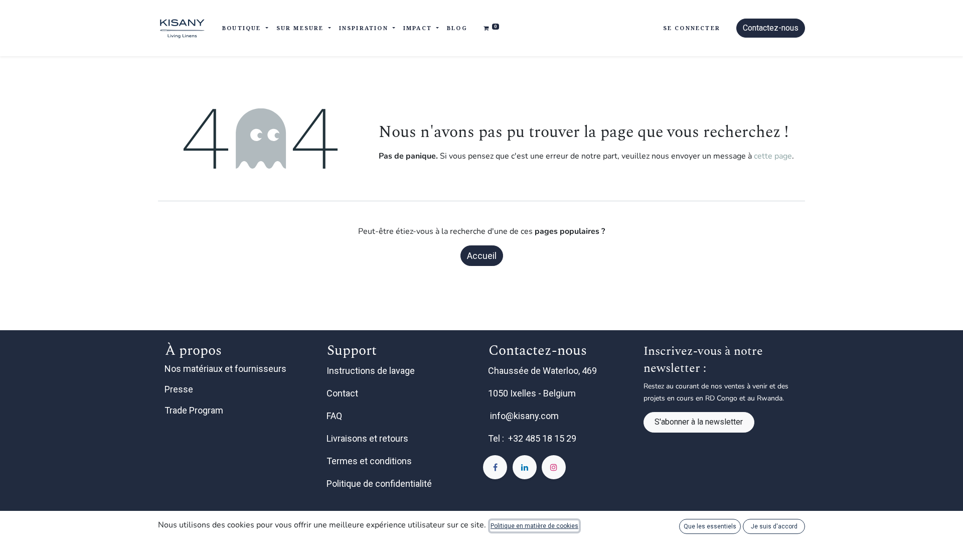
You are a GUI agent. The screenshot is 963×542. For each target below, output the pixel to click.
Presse (179, 389)
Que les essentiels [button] (710, 526)
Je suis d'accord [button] (774, 526)
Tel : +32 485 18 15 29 (532, 438)
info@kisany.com (524, 416)
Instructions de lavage (372, 370)
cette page (773, 156)
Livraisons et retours (368, 438)
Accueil (482, 255)
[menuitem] (457, 28)
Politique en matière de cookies (534, 525)
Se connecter (691, 28)
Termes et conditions (370, 461)
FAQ (335, 416)
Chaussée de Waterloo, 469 (543, 370)
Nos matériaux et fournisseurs (225, 368)
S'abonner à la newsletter (699, 422)
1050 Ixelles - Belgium (533, 393)
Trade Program (194, 410)
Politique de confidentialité (380, 483)
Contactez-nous (770, 28)
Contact (343, 393)
